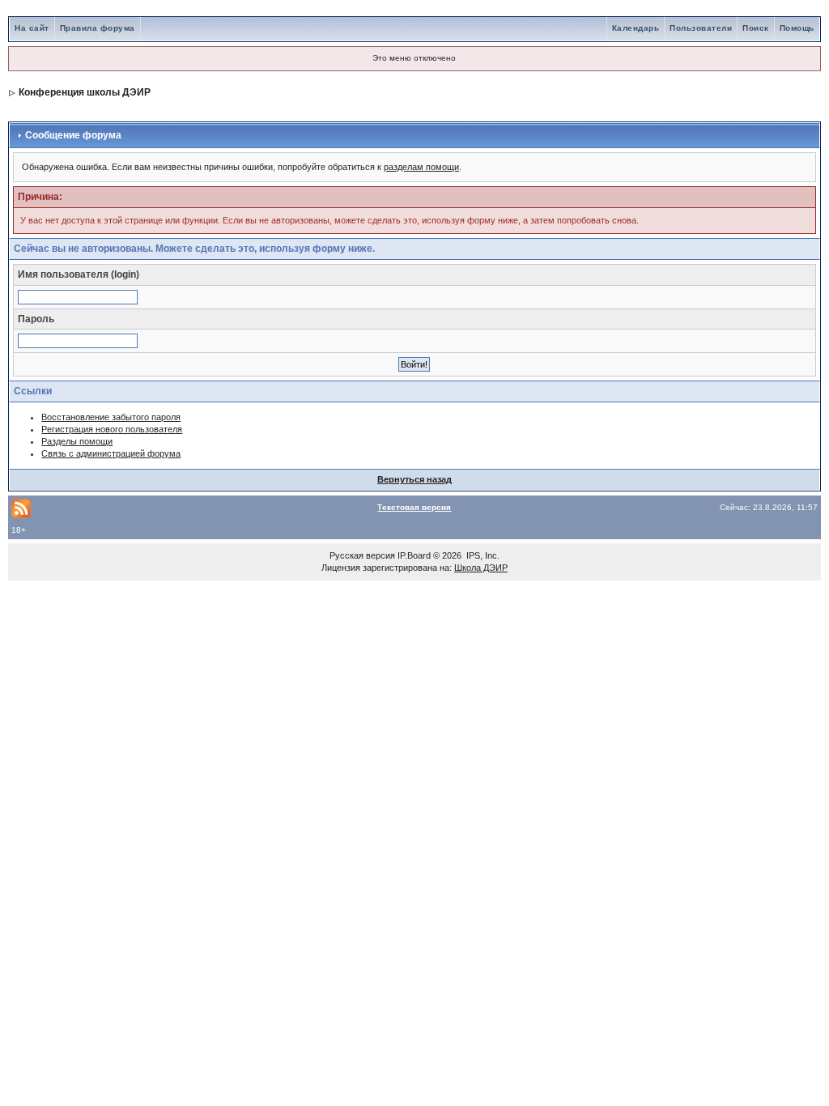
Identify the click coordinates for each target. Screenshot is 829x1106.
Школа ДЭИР (481, 567)
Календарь (636, 27)
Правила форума (97, 27)
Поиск (755, 27)
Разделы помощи (77, 441)
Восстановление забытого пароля (111, 417)
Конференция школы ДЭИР (85, 92)
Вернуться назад (414, 479)
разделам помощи (421, 167)
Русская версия (362, 555)
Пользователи (701, 27)
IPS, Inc (481, 555)
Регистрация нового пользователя (111, 429)
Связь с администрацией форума (111, 453)
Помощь (797, 27)
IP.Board (414, 555)
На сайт (32, 27)
